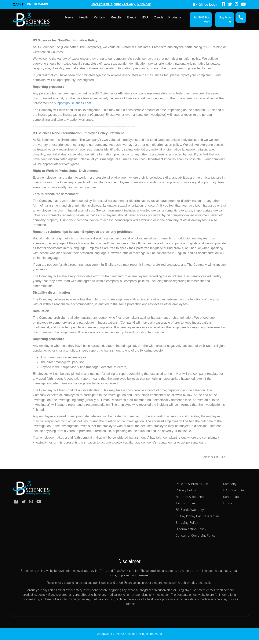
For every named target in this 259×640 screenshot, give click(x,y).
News (69, 17)
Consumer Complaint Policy (195, 535)
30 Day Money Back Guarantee (197, 516)
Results (116, 17)
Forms (227, 503)
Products (174, 17)
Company (229, 484)
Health (83, 17)
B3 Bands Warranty (190, 509)
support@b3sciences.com (72, 103)
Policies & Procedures (192, 484)
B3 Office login (233, 490)
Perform (99, 17)
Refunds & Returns (190, 496)
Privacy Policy (186, 490)
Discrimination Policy (191, 529)
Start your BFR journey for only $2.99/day (121, 4)
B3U (145, 17)
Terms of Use (185, 503)
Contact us (231, 496)
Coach (158, 17)
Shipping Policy (187, 522)
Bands (131, 17)
